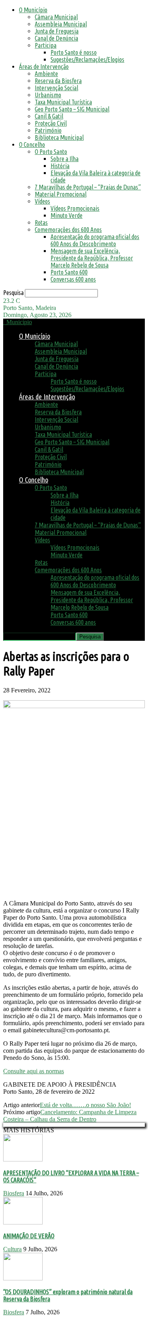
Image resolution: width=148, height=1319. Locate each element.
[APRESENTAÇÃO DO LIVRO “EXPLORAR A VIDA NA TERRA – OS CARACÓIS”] (23, 1159)
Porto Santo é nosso (74, 52)
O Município (33, 9)
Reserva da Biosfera (58, 80)
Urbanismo (48, 94)
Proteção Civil (51, 123)
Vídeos (42, 201)
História (60, 165)
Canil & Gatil (49, 116)
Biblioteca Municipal (59, 137)
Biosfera (13, 1193)
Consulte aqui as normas (33, 1071)
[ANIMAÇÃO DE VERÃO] (23, 1222)
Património (48, 130)
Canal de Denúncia (56, 38)
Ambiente (46, 73)
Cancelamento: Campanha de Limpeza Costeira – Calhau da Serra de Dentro (70, 1115)
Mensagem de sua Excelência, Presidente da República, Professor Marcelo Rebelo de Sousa (92, 258)
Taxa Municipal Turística (63, 102)
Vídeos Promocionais (75, 208)
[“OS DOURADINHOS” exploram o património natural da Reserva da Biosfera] (23, 1278)
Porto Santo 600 (69, 272)
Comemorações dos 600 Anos (68, 229)
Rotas (41, 222)
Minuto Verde (66, 215)
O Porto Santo (51, 151)
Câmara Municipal (56, 16)
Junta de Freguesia (57, 31)
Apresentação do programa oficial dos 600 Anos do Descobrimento (95, 240)
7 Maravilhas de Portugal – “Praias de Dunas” (88, 187)
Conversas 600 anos (73, 279)
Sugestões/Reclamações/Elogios (87, 59)
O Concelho (32, 144)
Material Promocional (60, 194)
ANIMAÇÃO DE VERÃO (28, 1235)
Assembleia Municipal (61, 24)
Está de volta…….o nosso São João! (85, 1105)
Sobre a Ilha (65, 158)
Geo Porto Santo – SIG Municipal (72, 109)
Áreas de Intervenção (44, 66)
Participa (45, 45)
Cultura (12, 1249)
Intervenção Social (56, 87)
